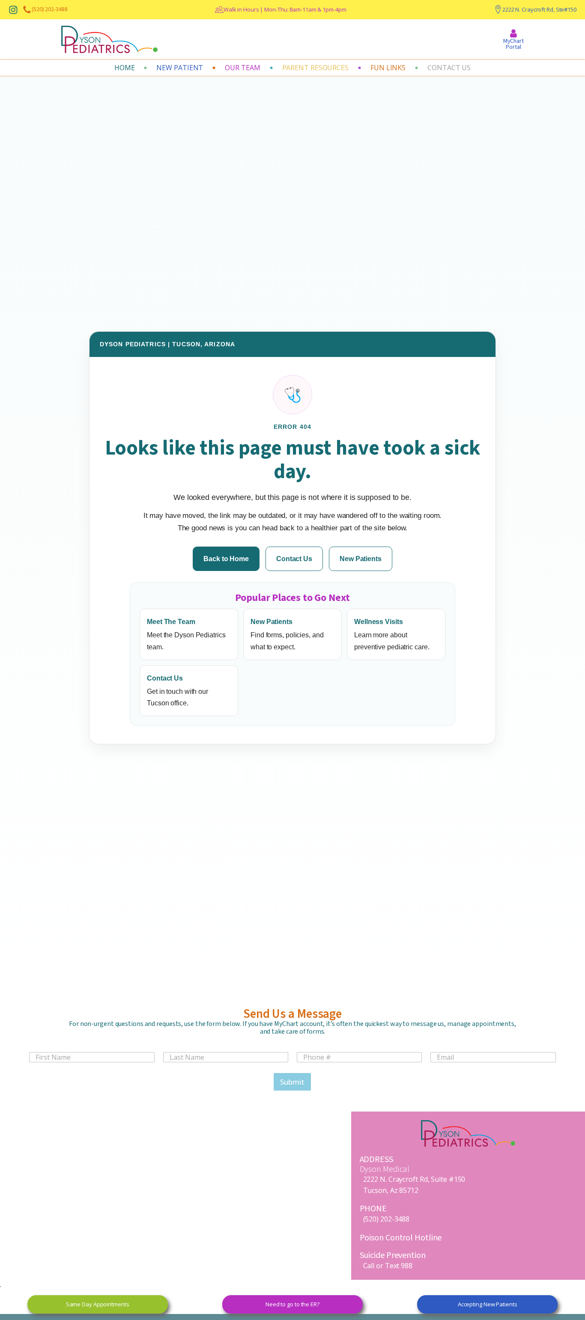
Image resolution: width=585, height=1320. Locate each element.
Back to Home (226, 558)
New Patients (361, 558)
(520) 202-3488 (386, 1219)
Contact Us (294, 558)
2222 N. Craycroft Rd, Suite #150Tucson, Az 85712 (414, 1184)
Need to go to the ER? (292, 1304)
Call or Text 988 (387, 1265)
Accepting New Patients (487, 1304)
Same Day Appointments (97, 1304)
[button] (242, 68)
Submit (292, 1082)
